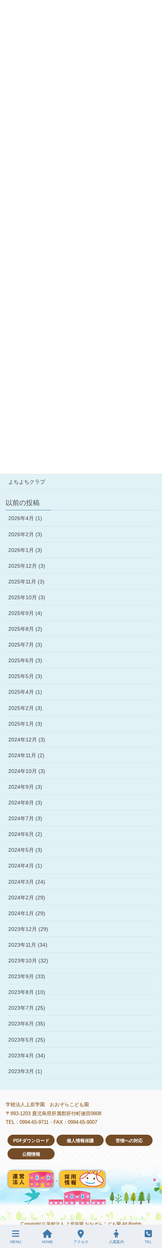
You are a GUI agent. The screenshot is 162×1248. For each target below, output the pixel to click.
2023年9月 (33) (26, 976)
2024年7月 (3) (25, 818)
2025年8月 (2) (25, 629)
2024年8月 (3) (25, 803)
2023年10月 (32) (28, 961)
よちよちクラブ (26, 482)
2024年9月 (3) (25, 787)
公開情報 (31, 1154)
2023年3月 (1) (25, 1071)
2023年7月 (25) (26, 1008)
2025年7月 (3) (25, 645)
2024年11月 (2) (26, 755)
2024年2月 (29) (26, 898)
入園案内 (116, 1242)
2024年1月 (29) (26, 913)
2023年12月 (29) (28, 929)
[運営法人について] (31, 1179)
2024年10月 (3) (26, 771)
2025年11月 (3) (26, 582)
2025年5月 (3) (25, 676)
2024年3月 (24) (26, 882)
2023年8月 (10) (26, 992)
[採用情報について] (82, 1179)
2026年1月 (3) (25, 550)
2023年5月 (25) (26, 1040)
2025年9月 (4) (25, 613)
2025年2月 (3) (25, 708)
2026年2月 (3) (25, 534)
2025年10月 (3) (26, 597)
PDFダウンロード (31, 1140)
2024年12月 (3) (26, 740)
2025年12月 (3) (26, 566)
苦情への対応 (129, 1140)
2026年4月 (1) (25, 518)
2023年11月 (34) (27, 945)
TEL (148, 1242)
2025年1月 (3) (25, 724)
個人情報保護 (80, 1140)
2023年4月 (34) (26, 1056)
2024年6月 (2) (25, 834)
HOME (47, 1242)
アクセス (81, 1242)
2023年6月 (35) (26, 1024)
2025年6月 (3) (25, 660)
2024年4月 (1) (25, 866)
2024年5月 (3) (25, 850)
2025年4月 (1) (25, 692)
